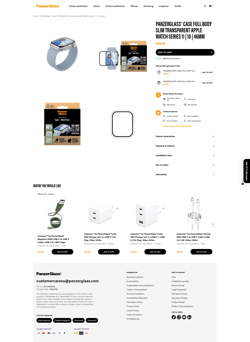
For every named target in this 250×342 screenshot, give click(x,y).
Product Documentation (182, 306)
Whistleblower (133, 318)
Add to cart (207, 72)
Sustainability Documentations (140, 285)
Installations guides (180, 281)
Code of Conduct (134, 314)
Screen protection (78, 6)
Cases (96, 6)
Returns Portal (178, 285)
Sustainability (133, 281)
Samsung (148, 6)
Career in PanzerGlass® (137, 289)
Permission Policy (134, 302)
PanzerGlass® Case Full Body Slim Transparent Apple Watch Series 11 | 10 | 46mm (180, 70)
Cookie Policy (133, 310)
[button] (246, 171)
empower (164, 6)
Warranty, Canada (179, 297)
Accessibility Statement (137, 297)
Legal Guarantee (179, 289)
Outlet (177, 6)
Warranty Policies (179, 293)
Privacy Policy (133, 306)
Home (35, 16)
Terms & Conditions (135, 293)
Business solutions (135, 276)
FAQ (174, 276)
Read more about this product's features (177, 126)
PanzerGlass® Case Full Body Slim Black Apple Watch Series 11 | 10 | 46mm (179, 81)
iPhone (134, 6)
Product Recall (178, 302)
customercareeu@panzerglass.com (67, 280)
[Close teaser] (242, 183)
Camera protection (115, 6)
